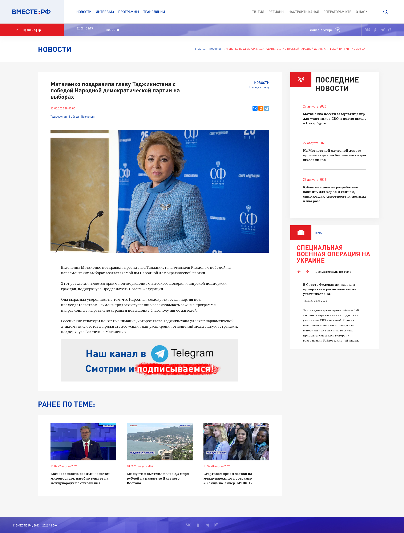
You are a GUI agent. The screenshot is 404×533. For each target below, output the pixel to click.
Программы (128, 12)
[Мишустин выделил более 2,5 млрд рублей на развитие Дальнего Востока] (160, 441)
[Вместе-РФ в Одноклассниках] (375, 30)
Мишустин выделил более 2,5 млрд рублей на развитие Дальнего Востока (158, 478)
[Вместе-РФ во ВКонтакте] (367, 30)
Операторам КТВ (337, 12)
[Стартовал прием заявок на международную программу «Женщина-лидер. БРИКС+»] (236, 441)
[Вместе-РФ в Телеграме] (383, 30)
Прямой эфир (32, 30)
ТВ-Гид (258, 12)
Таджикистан (58, 116)
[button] (385, 12)
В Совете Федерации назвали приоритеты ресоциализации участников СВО (330, 289)
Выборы (74, 116)
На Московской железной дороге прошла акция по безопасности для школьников (334, 155)
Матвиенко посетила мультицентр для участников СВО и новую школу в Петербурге (334, 118)
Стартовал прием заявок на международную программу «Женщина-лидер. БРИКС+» (227, 478)
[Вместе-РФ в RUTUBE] (389, 30)
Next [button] (307, 271)
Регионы (276, 12)
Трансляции (154, 12)
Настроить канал (303, 12)
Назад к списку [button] (259, 87)
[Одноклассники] (260, 108)
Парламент (88, 116)
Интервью (105, 12)
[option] (334, 312)
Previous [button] (299, 271)
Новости (84, 12)
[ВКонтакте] (255, 108)
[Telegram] (266, 108)
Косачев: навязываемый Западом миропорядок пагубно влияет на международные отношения (80, 478)
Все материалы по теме (333, 272)
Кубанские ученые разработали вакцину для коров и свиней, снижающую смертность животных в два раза (334, 194)
